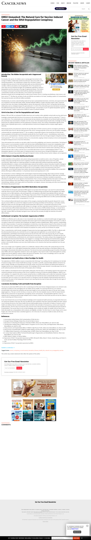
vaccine (61, 350)
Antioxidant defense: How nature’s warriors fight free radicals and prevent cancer (81, 178)
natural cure (48, 350)
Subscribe (76, 538)
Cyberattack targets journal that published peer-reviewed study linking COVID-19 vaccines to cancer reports (81, 193)
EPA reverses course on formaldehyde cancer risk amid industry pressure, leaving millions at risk (81, 157)
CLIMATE (88, 3)
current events (24, 350)
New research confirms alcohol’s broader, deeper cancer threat (81, 163)
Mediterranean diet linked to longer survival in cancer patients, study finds (81, 150)
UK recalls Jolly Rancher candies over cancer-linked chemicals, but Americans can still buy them (82, 129)
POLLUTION (75, 3)
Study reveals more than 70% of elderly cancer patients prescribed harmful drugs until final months (81, 108)
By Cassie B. (81, 112)
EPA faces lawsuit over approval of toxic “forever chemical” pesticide (81, 74)
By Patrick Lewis (82, 88)
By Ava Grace (81, 145)
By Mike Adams (81, 70)
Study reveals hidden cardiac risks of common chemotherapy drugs (82, 86)
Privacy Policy (45, 521)
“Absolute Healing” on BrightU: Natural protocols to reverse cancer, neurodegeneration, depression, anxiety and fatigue (81, 170)
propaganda (55, 350)
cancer (11, 350)
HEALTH (63, 3)
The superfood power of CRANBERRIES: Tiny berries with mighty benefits (81, 143)
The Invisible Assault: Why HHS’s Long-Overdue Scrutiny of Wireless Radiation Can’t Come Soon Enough (81, 100)
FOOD (58, 3)
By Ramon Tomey (82, 82)
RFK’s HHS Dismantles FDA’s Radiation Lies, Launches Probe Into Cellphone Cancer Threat (81, 123)
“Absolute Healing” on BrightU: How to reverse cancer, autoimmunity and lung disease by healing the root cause (81, 185)
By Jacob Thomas (82, 173)
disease (36, 350)
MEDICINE (69, 3)
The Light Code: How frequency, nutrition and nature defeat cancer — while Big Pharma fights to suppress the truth (82, 92)
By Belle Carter (81, 77)
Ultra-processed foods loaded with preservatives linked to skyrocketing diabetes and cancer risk (81, 201)
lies (44, 350)
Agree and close (77, 532)
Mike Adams (12, 23)
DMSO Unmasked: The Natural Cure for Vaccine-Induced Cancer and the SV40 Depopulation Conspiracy (81, 67)
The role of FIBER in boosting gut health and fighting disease (81, 80)
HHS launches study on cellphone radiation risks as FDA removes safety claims (81, 136)
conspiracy (16, 350)
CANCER (82, 3)
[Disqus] (34, 444)
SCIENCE (52, 3)
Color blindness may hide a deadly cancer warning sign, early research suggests (81, 116)
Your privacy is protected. (8, 372)
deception (31, 350)
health (40, 350)
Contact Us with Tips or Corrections (45, 517)
